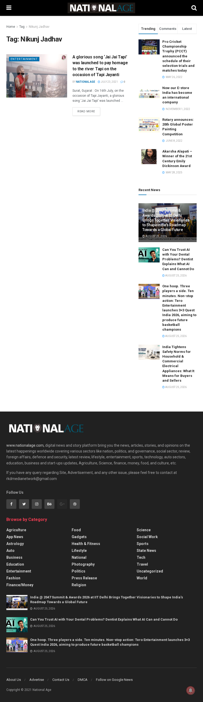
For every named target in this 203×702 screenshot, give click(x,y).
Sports (143, 544)
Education (15, 564)
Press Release (84, 578)
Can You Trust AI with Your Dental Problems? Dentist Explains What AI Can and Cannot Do (178, 259)
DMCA (82, 680)
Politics (78, 571)
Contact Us (60, 680)
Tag (22, 27)
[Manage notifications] (190, 690)
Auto (10, 550)
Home (10, 27)
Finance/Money (19, 585)
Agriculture (16, 530)
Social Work (147, 537)
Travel (142, 564)
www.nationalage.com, (25, 445)
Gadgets (79, 537)
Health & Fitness (86, 544)
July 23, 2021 (109, 81)
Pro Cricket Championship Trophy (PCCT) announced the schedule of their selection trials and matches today (178, 56)
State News (146, 550)
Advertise (36, 680)
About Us (13, 680)
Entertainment (24, 59)
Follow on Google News (114, 680)
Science (144, 530)
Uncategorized (150, 571)
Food (76, 530)
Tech (141, 557)
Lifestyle (79, 550)
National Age (85, 81)
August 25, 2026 (156, 236)
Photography (83, 564)
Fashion (13, 578)
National (79, 557)
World (142, 578)
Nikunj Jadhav (39, 27)
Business (14, 557)
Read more (86, 111)
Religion (79, 585)
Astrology (15, 544)
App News (14, 537)
